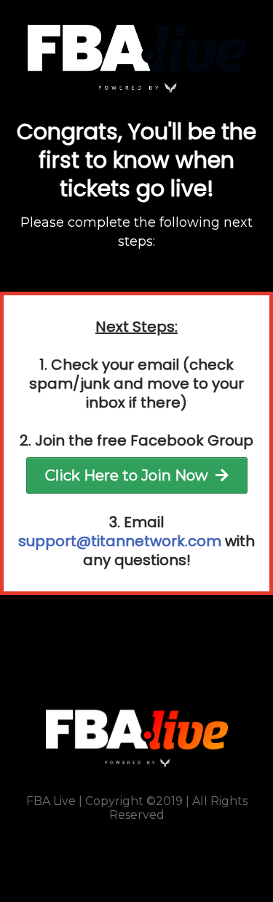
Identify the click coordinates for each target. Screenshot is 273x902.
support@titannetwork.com (119, 541)
